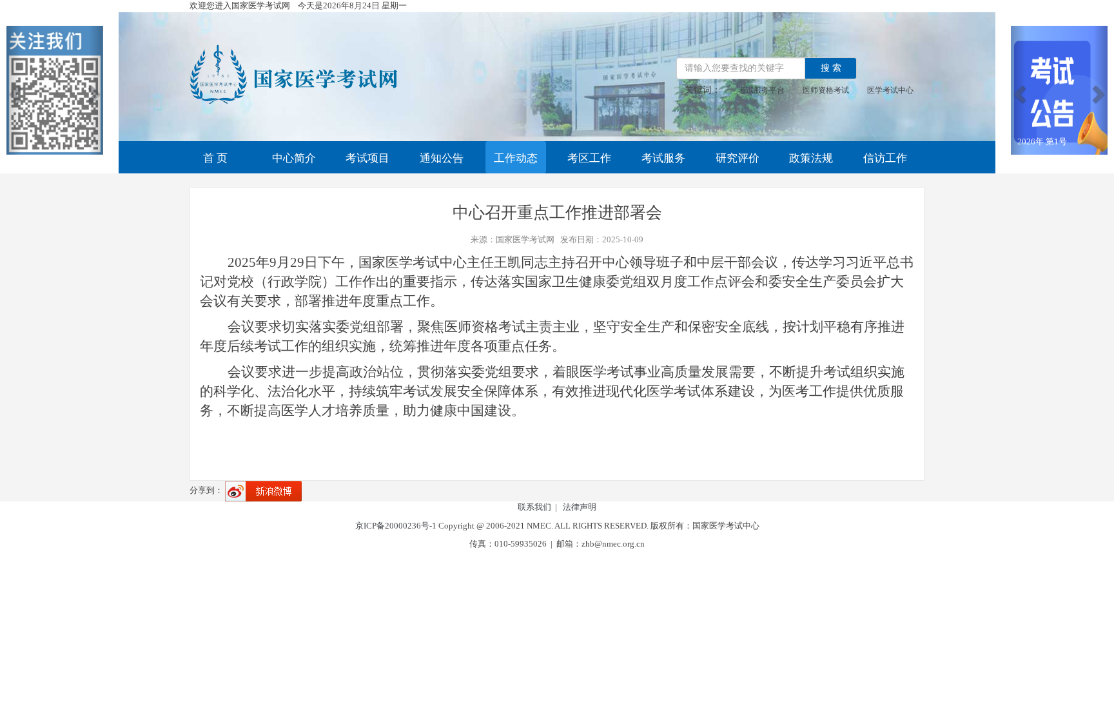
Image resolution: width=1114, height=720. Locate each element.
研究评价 (737, 158)
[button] (13, 90)
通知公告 (442, 158)
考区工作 (589, 158)
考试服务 (663, 158)
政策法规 (811, 158)
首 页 (215, 158)
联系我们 (534, 507)
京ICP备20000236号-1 (395, 525)
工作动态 (516, 158)
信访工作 (885, 158)
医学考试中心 (890, 90)
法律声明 (579, 507)
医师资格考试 (826, 90)
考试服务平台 (761, 90)
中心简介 (294, 158)
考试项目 (367, 158)
